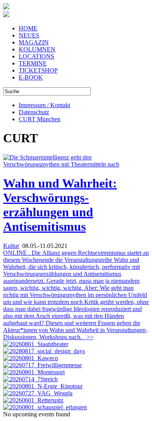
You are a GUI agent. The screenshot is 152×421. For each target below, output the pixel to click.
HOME (28, 28)
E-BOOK (31, 77)
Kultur (11, 245)
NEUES (29, 35)
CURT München (39, 119)
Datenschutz (34, 112)
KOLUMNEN (37, 49)
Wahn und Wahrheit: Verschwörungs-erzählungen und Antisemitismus (60, 204)
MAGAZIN (34, 42)
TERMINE (33, 63)
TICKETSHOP (38, 70)
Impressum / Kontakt (44, 105)
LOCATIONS (36, 56)
